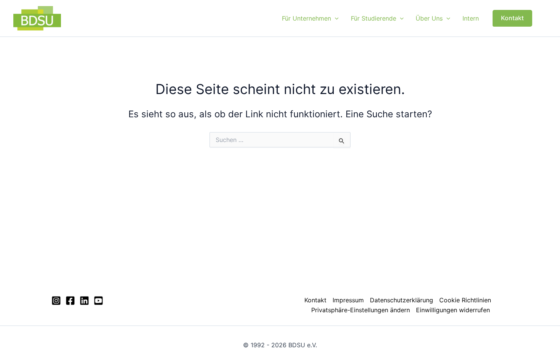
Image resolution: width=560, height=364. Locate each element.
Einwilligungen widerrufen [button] (453, 310)
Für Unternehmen (306, 18)
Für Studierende (373, 18)
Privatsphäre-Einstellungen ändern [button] (360, 310)
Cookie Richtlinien (465, 300)
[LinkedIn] (84, 300)
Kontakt (315, 300)
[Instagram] (56, 300)
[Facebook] (70, 300)
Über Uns (429, 18)
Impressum (348, 300)
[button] (335, 18)
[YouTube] (98, 300)
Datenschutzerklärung (401, 300)
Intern (470, 18)
